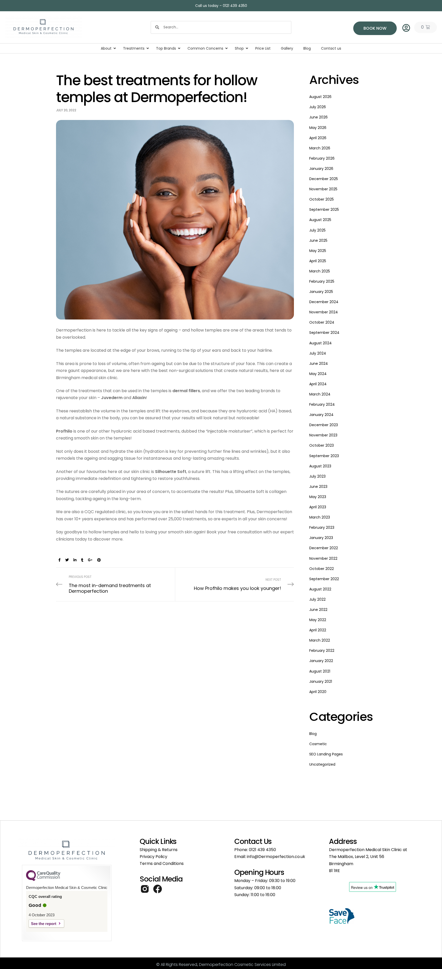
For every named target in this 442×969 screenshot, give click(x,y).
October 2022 (321, 568)
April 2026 (317, 137)
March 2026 (319, 148)
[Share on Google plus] (90, 560)
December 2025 (323, 178)
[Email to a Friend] (106, 560)
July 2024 (317, 353)
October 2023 (321, 445)
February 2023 (321, 527)
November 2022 (323, 558)
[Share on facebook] (59, 560)
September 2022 (324, 578)
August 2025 (320, 219)
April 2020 (317, 691)
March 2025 (319, 271)
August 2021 (319, 671)
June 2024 (318, 363)
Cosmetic (318, 743)
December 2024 (323, 301)
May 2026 (317, 127)
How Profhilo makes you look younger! (234, 584)
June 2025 (318, 240)
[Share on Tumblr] (82, 560)
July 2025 (317, 230)
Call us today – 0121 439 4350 (221, 5)
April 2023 (317, 507)
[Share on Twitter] (67, 560)
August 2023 (320, 466)
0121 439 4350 (262, 850)
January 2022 (321, 660)
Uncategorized (322, 764)
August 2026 (320, 96)
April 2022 (317, 630)
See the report (43, 923)
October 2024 (321, 322)
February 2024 (322, 404)
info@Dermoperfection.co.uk (276, 857)
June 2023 (318, 486)
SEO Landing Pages (326, 754)
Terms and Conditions (162, 863)
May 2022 (317, 619)
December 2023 (323, 424)
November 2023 (323, 435)
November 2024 (323, 312)
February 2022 (321, 650)
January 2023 (321, 537)
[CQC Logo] (43, 880)
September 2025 (324, 209)
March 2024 (319, 394)
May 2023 (317, 496)
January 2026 (321, 168)
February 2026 (322, 158)
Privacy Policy (153, 857)
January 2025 (321, 291)
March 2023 (319, 517)
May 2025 (317, 250)
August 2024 (320, 343)
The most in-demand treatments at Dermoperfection (115, 584)
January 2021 (320, 681)
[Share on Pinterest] (99, 560)
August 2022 (320, 589)
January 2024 (321, 414)
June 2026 (318, 117)
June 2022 (318, 609)
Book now (374, 28)
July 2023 (317, 476)
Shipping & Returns (159, 850)
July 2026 (317, 106)
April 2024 (318, 384)
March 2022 (319, 640)
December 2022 (323, 547)
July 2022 (317, 599)
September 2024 (324, 332)
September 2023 (324, 455)
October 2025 (321, 199)
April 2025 (317, 260)
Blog (313, 733)
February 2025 (321, 281)
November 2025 (323, 189)
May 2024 (318, 373)
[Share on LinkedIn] (75, 560)
